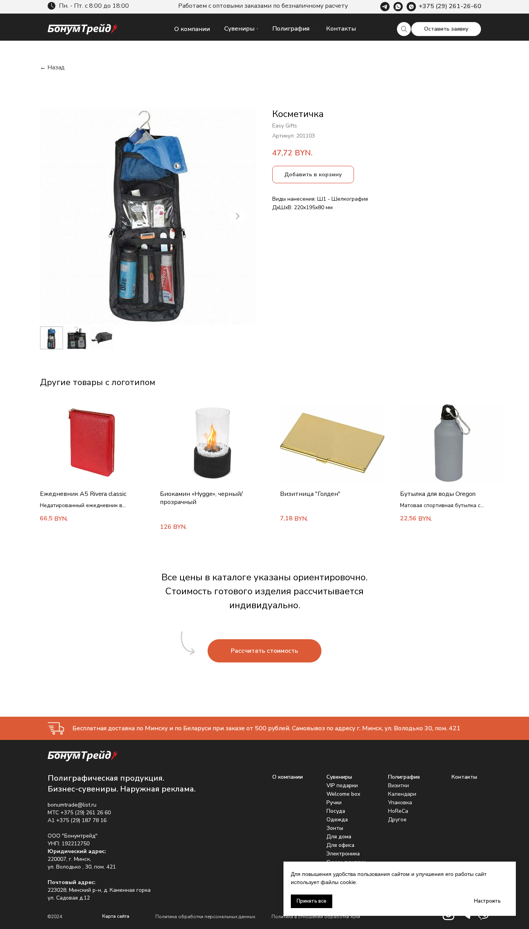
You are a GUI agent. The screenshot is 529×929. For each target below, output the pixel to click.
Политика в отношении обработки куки (315, 917)
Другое (397, 819)
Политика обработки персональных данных (205, 917)
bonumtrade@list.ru (72, 805)
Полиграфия (404, 777)
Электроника (343, 853)
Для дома (338, 836)
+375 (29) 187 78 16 (81, 820)
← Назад (52, 67)
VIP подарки (342, 785)
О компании (287, 777)
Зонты (334, 828)
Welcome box (343, 794)
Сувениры (339, 777)
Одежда (337, 819)
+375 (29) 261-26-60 (450, 6)
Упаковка (400, 802)
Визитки (398, 785)
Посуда (335, 811)
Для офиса (340, 845)
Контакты (464, 777)
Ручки (334, 802)
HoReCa (398, 811)
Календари (402, 794)
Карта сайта (115, 916)
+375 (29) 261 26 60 (85, 812)
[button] (446, 29)
